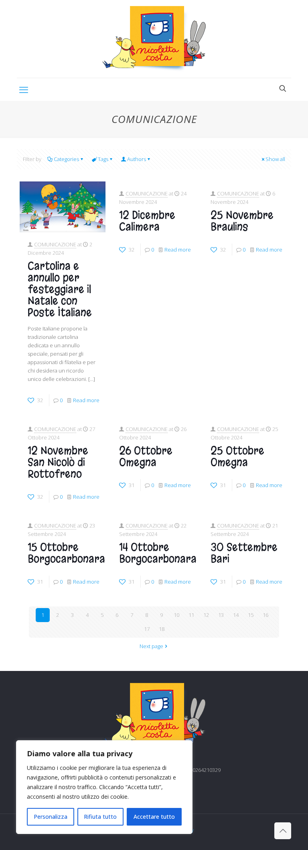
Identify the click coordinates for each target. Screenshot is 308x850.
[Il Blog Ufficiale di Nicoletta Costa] (154, 39)
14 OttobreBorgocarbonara (158, 553)
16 (265, 614)
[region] (104, 787)
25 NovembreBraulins (242, 221)
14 (236, 614)
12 (206, 614)
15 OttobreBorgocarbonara (66, 553)
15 (250, 614)
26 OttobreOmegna (145, 456)
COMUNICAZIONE (55, 244)
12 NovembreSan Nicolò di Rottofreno (58, 462)
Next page (151, 646)
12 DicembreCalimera (147, 221)
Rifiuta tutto (100, 816)
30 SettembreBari (244, 553)
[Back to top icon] (282, 830)
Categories (66, 159)
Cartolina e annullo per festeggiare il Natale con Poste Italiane (60, 289)
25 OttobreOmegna (237, 456)
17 (147, 628)
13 (221, 614)
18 (161, 628)
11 (191, 614)
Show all (275, 159)
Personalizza (50, 816)
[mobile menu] (23, 89)
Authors (136, 159)
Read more (86, 400)
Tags (103, 159)
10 (176, 614)
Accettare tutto (154, 816)
